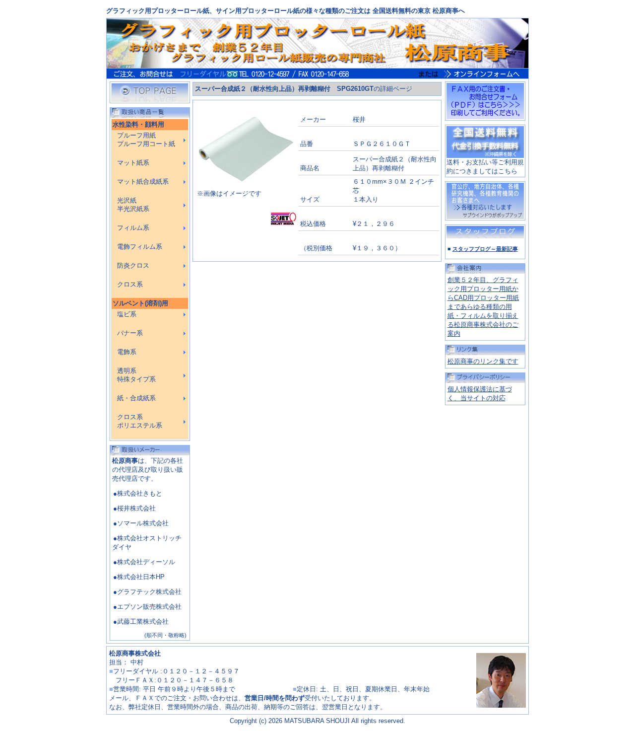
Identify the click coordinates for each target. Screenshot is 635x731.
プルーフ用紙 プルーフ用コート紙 (146, 139)
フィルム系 (133, 227)
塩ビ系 (126, 314)
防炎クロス (133, 265)
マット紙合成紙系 (143, 181)
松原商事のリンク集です (482, 361)
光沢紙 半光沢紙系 (133, 205)
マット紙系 (133, 162)
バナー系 (130, 333)
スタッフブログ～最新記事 (485, 249)
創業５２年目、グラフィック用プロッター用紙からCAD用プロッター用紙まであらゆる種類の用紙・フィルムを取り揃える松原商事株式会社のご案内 (483, 306)
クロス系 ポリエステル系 (139, 421)
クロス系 (130, 284)
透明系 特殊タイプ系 (136, 375)
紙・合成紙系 (136, 398)
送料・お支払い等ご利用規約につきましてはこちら (485, 166)
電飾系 (126, 352)
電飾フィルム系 (139, 246)
